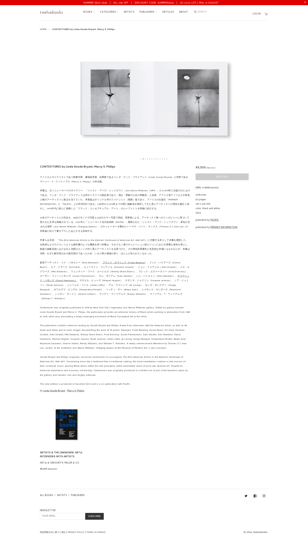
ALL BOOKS (46, 495)
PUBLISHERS (147, 12)
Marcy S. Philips (75, 391)
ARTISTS (129, 12)
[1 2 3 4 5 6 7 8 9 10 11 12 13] (154, 98)
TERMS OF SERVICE (96, 532)
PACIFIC (214, 220)
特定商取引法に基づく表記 (53, 532)
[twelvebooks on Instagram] (264, 497)
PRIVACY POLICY (76, 532)
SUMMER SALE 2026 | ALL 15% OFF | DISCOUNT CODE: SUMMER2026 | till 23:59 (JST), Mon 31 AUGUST (151, 3)
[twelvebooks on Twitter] (246, 497)
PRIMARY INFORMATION (223, 228)
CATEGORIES (108, 12)
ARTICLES (168, 12)
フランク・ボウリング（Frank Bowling (124, 263)
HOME (43, 29)
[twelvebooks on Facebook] (254, 497)
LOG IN (257, 14)
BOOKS (88, 12)
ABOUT (183, 12)
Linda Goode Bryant (54, 391)
